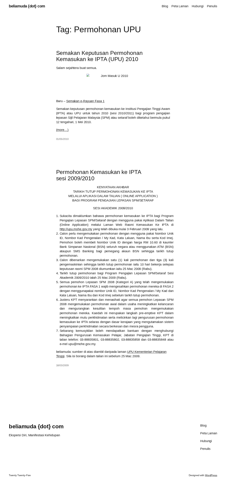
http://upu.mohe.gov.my (76, 229)
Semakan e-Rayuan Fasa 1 (85, 101)
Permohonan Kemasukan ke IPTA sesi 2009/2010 (98, 175)
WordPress (211, 475)
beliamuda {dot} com (27, 6)
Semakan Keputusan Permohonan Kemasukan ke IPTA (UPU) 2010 (99, 56)
